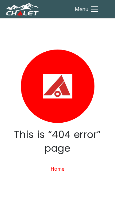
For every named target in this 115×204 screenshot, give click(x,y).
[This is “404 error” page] (57, 86)
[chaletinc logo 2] (22, 9)
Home (57, 168)
